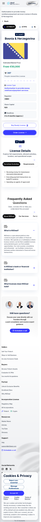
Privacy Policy (6, 498)
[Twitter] (11, 469)
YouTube (5, 429)
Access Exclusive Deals (10, 359)
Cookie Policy (16, 498)
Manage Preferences (14, 487)
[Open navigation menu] (4, 3)
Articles (4, 425)
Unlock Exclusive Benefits (10, 386)
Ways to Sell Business (9, 355)
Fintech (6, 411)
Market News (6, 421)
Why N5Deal (6, 394)
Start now (32, 3)
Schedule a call (21, 331)
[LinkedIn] (7, 469)
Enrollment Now (7, 390)
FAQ (3, 442)
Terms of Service (28, 498)
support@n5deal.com (9, 446)
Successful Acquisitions (10, 376)
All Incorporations (7, 407)
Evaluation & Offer (8, 373)
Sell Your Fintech (7, 351)
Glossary (5, 432)
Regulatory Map (7, 404)
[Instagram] (3, 469)
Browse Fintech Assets (10, 369)
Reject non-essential (13, 481)
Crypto (15, 411)
